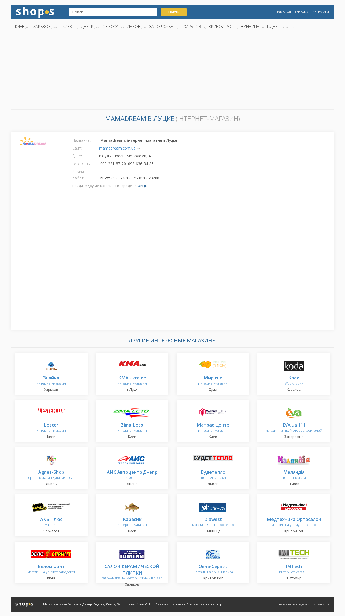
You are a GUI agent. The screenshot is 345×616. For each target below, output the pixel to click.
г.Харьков (191, 26)
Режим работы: (79, 175)
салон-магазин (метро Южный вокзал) (132, 572)
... (292, 26)
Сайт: (77, 148)
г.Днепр (275, 26)
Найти (174, 12)
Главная (284, 12)
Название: (81, 140)
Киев (20, 26)
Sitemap (319, 604)
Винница (250, 26)
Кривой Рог (221, 26)
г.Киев (66, 26)
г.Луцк (142, 186)
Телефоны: (81, 163)
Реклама (302, 12)
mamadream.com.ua (117, 148)
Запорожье (161, 26)
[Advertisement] (172, 71)
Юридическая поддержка (294, 604)
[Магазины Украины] (35, 11)
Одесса (110, 26)
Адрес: (78, 155)
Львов (133, 26)
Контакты (320, 12)
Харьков (42, 26)
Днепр (87, 26)
